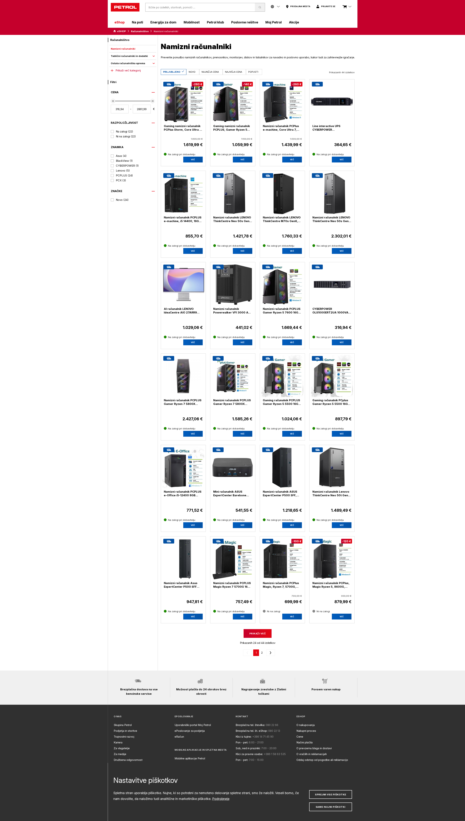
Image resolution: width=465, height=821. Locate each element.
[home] (125, 7)
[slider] (113, 101)
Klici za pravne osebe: (249, 754)
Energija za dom (163, 22)
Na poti (137, 22)
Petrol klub (215, 22)
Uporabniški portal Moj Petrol (193, 725)
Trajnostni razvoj (124, 736)
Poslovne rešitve (244, 22)
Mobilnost (192, 22)
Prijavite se (328, 6)
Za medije (120, 754)
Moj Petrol (273, 22)
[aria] (120, 31)
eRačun (179, 736)
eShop (119, 22)
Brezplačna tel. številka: (250, 725)
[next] (270, 652)
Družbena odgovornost (128, 760)
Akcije (294, 22)
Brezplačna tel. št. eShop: (252, 731)
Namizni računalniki (123, 48)
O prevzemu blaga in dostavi (314, 748)
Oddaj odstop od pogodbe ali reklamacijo (322, 760)
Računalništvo (140, 31)
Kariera (118, 742)
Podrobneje (220, 799)
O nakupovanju (305, 725)
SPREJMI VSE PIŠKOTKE (330, 794)
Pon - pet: (242, 742)
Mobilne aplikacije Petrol (190, 758)
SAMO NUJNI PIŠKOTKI (330, 806)
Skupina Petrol (123, 725)
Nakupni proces (306, 731)
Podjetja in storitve (125, 731)
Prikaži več (257, 633)
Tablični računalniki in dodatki (129, 56)
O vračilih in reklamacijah (311, 754)
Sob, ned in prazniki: (248, 748)
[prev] (248, 652)
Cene (299, 736)
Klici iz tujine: (244, 736)
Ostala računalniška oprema (128, 63)
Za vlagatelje (122, 748)
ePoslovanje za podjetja (190, 731)
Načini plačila (304, 742)
